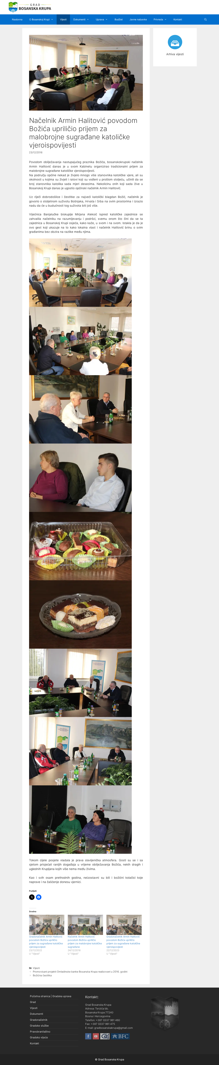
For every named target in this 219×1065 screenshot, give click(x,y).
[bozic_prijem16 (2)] (80, 819)
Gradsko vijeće (39, 1037)
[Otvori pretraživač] (205, 19)
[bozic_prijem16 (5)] (80, 614)
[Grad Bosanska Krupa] (30, 7)
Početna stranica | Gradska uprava (50, 996)
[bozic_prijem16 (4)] (80, 683)
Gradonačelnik (38, 1019)
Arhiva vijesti (175, 54)
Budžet (119, 19)
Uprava (100, 19)
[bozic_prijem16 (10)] (80, 272)
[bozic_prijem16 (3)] (80, 751)
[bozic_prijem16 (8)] (80, 409)
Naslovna (17, 19)
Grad (33, 1002)
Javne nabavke (138, 19)
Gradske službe (39, 1025)
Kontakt (177, 19)
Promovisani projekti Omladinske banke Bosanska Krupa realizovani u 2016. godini (80, 971)
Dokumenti (79, 19)
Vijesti (63, 19)
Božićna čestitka (42, 975)
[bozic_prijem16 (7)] (80, 478)
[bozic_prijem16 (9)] (80, 341)
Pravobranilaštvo (40, 1031)
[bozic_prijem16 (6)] (80, 546)
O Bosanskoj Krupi (39, 19)
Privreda (158, 19)
